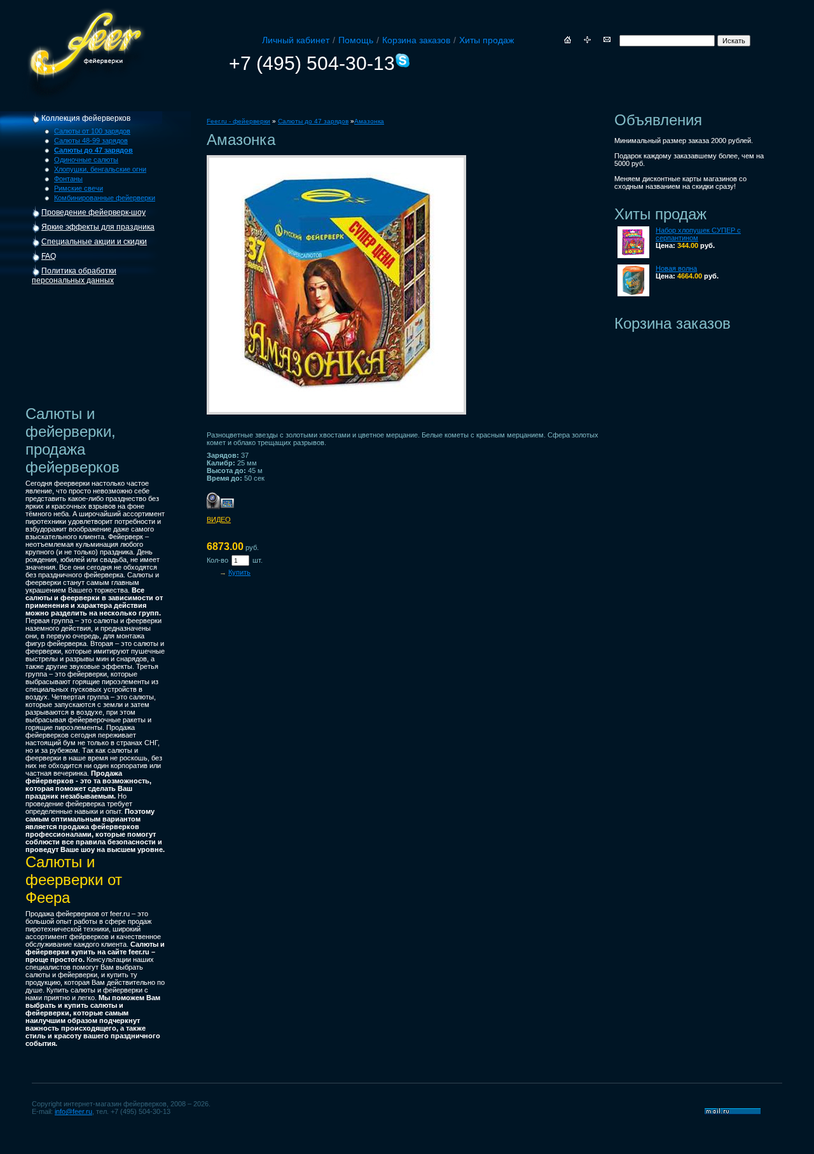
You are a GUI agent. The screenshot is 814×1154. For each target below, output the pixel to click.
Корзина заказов (416, 40)
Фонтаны (68, 178)
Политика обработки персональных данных (74, 275)
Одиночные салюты (86, 159)
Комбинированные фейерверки (104, 198)
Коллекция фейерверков (85, 118)
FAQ (48, 256)
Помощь (355, 40)
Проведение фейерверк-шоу (93, 212)
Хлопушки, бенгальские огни (100, 169)
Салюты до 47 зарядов (313, 121)
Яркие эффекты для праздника (98, 227)
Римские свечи (78, 188)
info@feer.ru (73, 1111)
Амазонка (369, 121)
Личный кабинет (295, 40)
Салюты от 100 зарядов (92, 131)
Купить (239, 572)
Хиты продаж (486, 40)
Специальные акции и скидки (94, 241)
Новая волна (676, 268)
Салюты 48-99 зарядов (91, 140)
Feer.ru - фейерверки (238, 121)
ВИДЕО (219, 519)
